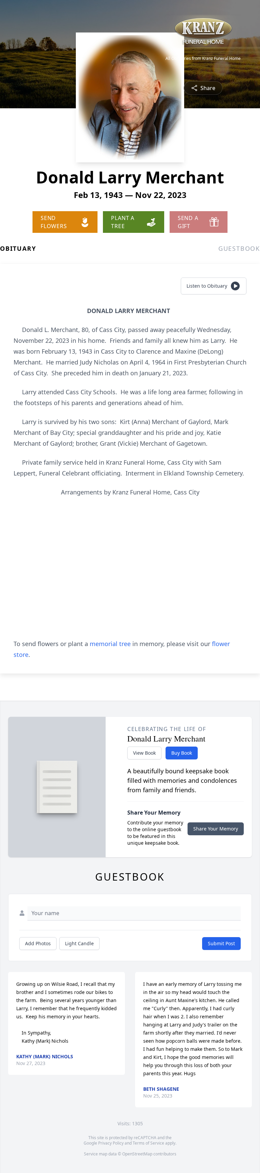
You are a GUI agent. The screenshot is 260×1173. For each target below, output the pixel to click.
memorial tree (110, 644)
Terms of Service (148, 1143)
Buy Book (181, 753)
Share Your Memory (215, 828)
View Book (144, 753)
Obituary (18, 248)
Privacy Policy (111, 1143)
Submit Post (221, 943)
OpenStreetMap (137, 1154)
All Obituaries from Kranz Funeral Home (203, 58)
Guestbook (239, 248)
